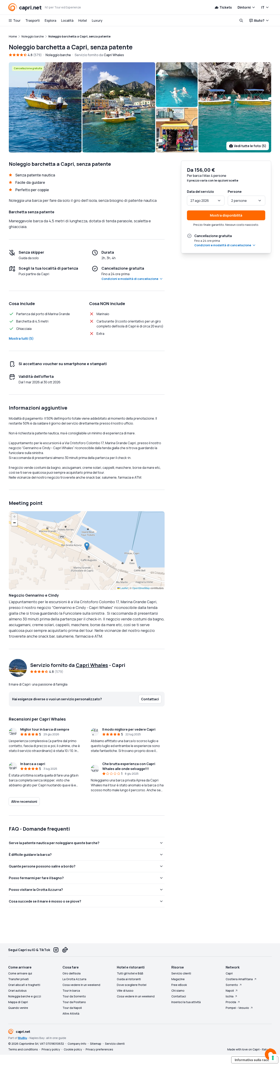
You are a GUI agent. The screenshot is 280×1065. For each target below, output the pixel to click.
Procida (231, 1002)
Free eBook (179, 985)
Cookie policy (73, 1049)
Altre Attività (71, 1013)
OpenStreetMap (141, 588)
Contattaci (178, 996)
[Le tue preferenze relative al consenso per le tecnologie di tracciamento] (273, 1058)
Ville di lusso (125, 990)
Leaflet (124, 588)
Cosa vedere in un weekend (81, 985)
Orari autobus (17, 990)
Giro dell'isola (72, 973)
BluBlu (22, 1038)
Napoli (230, 990)
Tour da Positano (74, 1002)
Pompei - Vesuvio (237, 1008)
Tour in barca (71, 990)
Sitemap (95, 1044)
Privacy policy (51, 1049)
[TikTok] (65, 950)
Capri (229, 973)
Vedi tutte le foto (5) (250, 146)
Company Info (77, 1044)
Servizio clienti (181, 973)
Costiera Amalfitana (239, 979)
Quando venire (18, 1008)
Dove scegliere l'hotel (131, 985)
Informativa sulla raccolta (255, 1060)
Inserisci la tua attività (186, 1002)
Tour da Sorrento (74, 996)
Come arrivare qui (20, 973)
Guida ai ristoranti (129, 979)
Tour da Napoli (72, 1008)
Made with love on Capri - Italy (247, 1049)
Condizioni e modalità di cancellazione (129, 279)
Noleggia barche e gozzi (24, 996)
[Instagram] (56, 950)
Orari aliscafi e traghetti (24, 985)
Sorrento (232, 985)
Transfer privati (18, 979)
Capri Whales (92, 665)
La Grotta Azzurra (74, 979)
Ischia (229, 996)
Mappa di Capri (18, 1002)
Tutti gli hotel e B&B (130, 973)
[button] (86, 546)
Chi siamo (177, 990)
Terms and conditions (23, 1049)
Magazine (178, 979)
